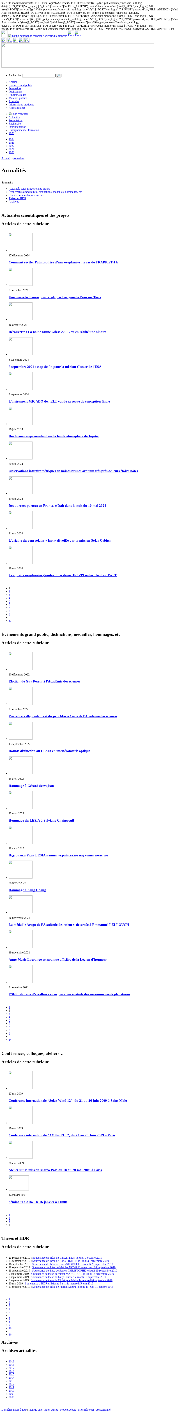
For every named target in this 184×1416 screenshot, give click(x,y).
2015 (11, 1374)
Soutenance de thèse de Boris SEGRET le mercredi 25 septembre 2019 (72, 1264)
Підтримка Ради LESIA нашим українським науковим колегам (58, 855)
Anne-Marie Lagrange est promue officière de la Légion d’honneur (58, 959)
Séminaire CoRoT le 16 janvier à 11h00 (38, 1202)
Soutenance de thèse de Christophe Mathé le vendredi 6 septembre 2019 (71, 1280)
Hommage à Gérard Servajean (31, 786)
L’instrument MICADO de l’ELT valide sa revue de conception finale (59, 401)
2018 (11, 1364)
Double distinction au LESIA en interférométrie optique (49, 751)
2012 (11, 1384)
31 (10, 620)
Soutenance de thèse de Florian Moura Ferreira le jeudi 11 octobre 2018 (72, 1286)
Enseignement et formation (24, 130)
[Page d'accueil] (18, 113)
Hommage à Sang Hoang (27, 890)
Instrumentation (17, 126)
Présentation (15, 120)
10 (10, 1328)
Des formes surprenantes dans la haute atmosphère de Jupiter (54, 436)
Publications (15, 91)
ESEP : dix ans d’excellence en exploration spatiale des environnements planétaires (69, 994)
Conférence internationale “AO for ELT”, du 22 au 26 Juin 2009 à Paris (62, 1135)
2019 (11, 1361)
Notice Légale (68, 1409)
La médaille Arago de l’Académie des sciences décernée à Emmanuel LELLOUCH (69, 925)
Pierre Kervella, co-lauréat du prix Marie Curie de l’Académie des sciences (63, 716)
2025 (11, 133)
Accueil (13, 81)
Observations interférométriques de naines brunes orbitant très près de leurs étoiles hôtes (73, 471)
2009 (11, 1393)
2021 (11, 149)
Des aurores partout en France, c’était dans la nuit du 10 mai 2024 (57, 505)
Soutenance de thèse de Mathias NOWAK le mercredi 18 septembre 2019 (74, 1267)
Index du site (51, 1409)
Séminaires (15, 88)
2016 (11, 1371)
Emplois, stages (17, 94)
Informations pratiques (21, 104)
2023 (11, 142)
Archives (14, 201)
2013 (11, 1380)
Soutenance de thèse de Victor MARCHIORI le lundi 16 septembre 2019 (72, 1273)
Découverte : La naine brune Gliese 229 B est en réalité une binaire (57, 332)
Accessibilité (103, 1409)
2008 (11, 1397)
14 (10, 1039)
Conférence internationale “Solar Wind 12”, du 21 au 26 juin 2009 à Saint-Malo (68, 1100)
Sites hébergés (86, 1409)
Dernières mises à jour (14, 1409)
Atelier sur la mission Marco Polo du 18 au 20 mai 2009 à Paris (55, 1170)
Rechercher (15, 75)
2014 (11, 1377)
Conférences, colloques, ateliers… (28, 195)
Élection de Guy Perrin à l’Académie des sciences (44, 681)
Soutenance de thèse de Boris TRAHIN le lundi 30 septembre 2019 (70, 1260)
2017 (11, 1367)
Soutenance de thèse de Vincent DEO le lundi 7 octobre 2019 (67, 1257)
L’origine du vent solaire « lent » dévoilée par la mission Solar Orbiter (60, 540)
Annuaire (14, 101)
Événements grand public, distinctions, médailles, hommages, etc (45, 191)
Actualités (14, 117)
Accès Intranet (17, 107)
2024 (11, 139)
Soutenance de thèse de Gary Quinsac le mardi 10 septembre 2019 (68, 1277)
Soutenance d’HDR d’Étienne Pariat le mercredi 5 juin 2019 (59, 1283)
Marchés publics (18, 98)
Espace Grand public (20, 85)
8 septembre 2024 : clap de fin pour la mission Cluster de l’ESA (55, 367)
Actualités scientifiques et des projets (29, 188)
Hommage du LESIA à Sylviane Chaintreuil (41, 820)
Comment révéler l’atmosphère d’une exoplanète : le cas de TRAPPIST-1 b (63, 262)
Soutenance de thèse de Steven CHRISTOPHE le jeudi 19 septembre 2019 (74, 1270)
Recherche (15, 123)
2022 (11, 145)
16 (10, 1334)
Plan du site (35, 1409)
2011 (11, 1387)
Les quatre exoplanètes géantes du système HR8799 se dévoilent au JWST (63, 575)
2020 (11, 152)
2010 (11, 1390)
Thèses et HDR (17, 198)
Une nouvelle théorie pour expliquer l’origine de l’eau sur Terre (55, 297)
